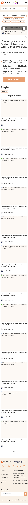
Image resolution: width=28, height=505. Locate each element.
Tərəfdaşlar (4, 477)
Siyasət (22, 16)
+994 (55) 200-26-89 (20, 480)
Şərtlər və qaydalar (4, 481)
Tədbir (14, 21)
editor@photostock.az (21, 483)
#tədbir (4, 91)
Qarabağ (5, 16)
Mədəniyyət (19, 19)
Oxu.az (7, 57)
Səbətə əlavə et (14, 79)
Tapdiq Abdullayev (10, 32)
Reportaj (6, 21)
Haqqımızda (4, 474)
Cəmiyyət (14, 16)
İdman (21, 21)
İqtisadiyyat (8, 19)
